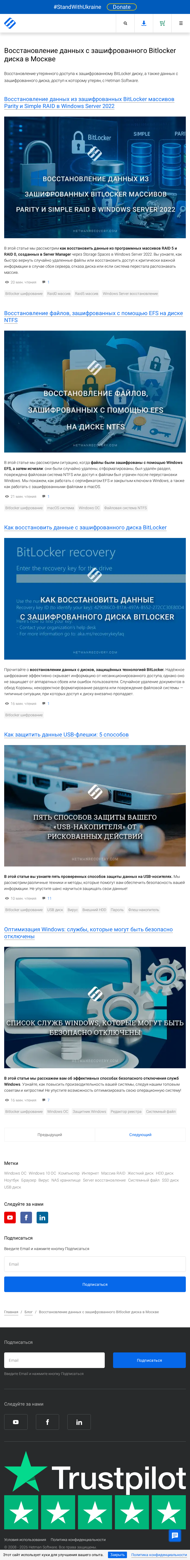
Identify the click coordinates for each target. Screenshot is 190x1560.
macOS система (60, 508)
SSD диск (170, 1180)
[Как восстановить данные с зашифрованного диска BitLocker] (95, 599)
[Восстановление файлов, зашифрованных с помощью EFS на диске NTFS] (95, 391)
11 (50, 898)
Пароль (117, 910)
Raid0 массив (58, 293)
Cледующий (140, 1134)
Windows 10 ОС (42, 1173)
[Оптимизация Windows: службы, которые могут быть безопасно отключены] (95, 1007)
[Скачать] (143, 23)
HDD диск (165, 1173)
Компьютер (68, 1173)
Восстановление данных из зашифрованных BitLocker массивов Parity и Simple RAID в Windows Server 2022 (89, 102)
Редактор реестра (126, 1111)
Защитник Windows (89, 1111)
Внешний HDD (94, 910)
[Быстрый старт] (180, 23)
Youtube (10, 1217)
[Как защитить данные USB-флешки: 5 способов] (95, 805)
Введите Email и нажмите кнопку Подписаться (44, 1373)
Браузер (28, 1180)
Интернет (90, 1173)
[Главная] (10, 23)
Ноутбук (11, 1180)
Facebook (26, 1217)
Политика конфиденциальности (159, 1555)
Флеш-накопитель (143, 910)
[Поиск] (125, 23)
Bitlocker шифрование (24, 293)
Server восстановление (104, 1180)
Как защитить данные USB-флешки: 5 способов (66, 734)
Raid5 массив (86, 293)
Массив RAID (113, 1173)
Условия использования (25, 1539)
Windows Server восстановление (130, 293)
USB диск (55, 910)
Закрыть (117, 1555)
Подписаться (95, 1284)
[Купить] (162, 23)
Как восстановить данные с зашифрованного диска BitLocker (85, 527)
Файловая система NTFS (125, 508)
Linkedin (42, 1217)
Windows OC (89, 508)
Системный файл (161, 1111)
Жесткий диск (141, 1173)
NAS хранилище (66, 1180)
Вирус (73, 910)
